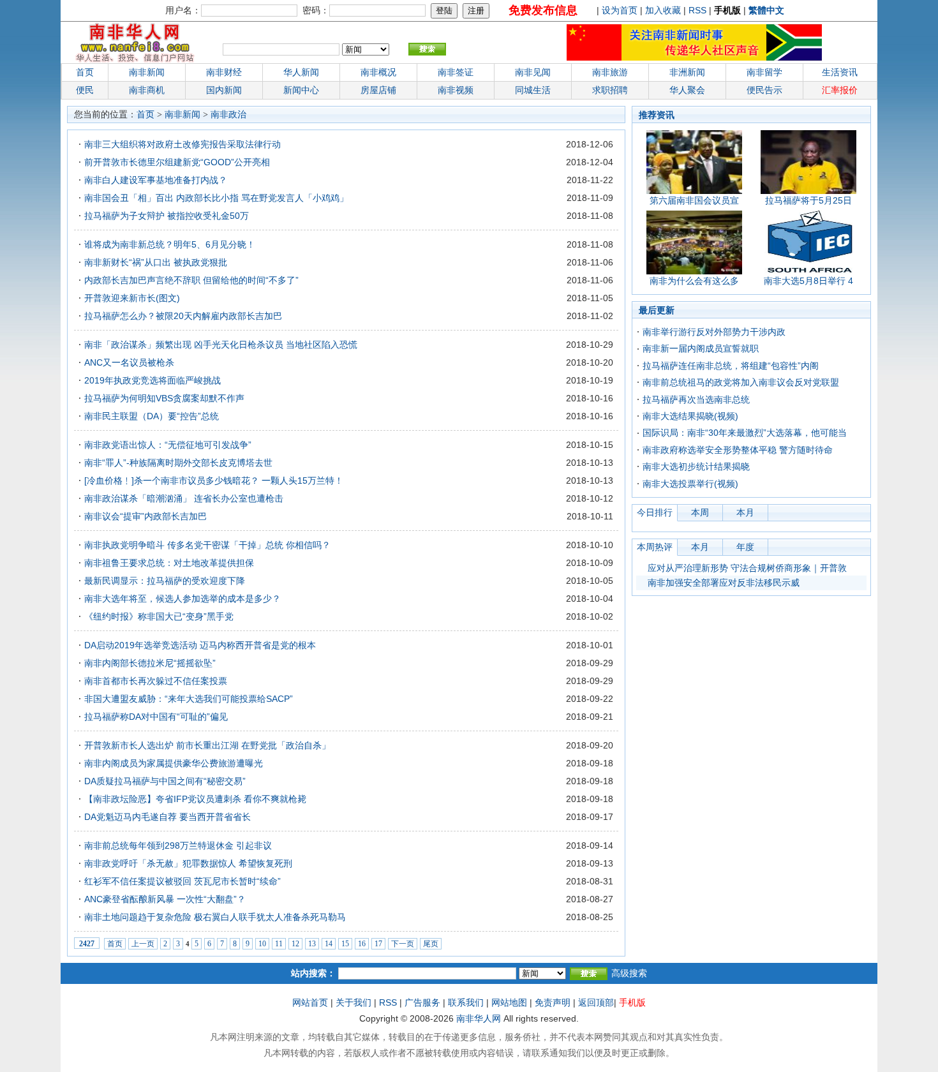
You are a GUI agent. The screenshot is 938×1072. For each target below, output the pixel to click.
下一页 (402, 943)
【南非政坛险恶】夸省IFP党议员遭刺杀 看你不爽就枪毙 (195, 799)
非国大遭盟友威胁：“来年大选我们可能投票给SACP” (188, 699)
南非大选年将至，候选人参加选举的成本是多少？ (182, 598)
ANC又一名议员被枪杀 (129, 362)
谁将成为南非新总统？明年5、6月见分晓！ (169, 244)
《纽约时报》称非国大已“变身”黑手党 (159, 616)
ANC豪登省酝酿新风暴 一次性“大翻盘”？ (165, 899)
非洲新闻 (687, 72)
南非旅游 (610, 72)
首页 (85, 72)
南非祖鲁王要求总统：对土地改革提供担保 (169, 563)
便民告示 (764, 90)
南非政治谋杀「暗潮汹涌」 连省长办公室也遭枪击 (183, 498)
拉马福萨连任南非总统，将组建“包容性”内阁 (731, 366)
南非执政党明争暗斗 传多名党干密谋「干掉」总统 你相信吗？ (207, 545)
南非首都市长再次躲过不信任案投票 (155, 681)
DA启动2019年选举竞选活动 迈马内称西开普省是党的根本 (200, 645)
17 (378, 943)
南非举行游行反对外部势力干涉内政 (714, 332)
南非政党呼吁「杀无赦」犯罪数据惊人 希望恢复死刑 (188, 863)
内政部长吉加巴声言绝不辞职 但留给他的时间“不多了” (191, 280)
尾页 (430, 943)
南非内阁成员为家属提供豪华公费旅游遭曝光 (173, 763)
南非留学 (764, 72)
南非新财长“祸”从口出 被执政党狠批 (155, 262)
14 (328, 943)
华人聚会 (687, 90)
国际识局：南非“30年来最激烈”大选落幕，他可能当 (745, 433)
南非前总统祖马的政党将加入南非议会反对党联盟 (741, 382)
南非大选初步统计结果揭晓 (696, 466)
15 (345, 943)
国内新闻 (224, 90)
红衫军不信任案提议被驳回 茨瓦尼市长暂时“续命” (182, 881)
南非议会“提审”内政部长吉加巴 (145, 516)
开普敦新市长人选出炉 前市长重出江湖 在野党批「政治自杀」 (207, 745)
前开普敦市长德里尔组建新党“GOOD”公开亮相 (177, 162)
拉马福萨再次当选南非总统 (696, 399)
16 (362, 943)
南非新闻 (147, 72)
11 (279, 943)
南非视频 (455, 90)
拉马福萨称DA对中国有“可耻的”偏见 (156, 716)
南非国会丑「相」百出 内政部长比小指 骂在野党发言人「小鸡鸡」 (216, 198)
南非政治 (228, 114)
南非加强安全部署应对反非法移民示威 (724, 582)
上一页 (142, 943)
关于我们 (353, 1002)
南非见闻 (533, 72)
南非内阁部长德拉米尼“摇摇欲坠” (150, 663)
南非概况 (378, 72)
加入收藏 (663, 10)
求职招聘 (610, 90)
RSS (697, 10)
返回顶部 (596, 1002)
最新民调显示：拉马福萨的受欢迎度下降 (164, 581)
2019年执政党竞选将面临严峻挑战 (152, 380)
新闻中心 (301, 90)
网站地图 (509, 1002)
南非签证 (455, 72)
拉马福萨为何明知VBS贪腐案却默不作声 (164, 398)
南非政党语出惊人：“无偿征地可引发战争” (167, 445)
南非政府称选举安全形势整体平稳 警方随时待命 (738, 450)
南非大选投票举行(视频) (690, 484)
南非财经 (224, 72)
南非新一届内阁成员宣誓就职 (701, 348)
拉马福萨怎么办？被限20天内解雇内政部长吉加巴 (183, 316)
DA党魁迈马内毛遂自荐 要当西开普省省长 (167, 817)
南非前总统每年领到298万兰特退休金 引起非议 (178, 845)
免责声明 (552, 1002)
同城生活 (533, 90)
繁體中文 (766, 10)
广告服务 (422, 1002)
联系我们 (466, 1002)
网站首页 (310, 1002)
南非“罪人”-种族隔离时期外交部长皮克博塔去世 (178, 463)
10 (262, 943)
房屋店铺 (378, 90)
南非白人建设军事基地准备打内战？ (155, 180)
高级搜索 (629, 973)
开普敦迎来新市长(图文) (132, 298)
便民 (85, 90)
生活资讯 (840, 72)
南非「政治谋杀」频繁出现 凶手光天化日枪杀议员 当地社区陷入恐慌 (220, 344)
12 (295, 943)
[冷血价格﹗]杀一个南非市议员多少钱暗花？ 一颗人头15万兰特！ (213, 480)
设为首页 (619, 10)
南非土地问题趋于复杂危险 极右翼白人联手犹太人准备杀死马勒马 (215, 917)
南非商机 (147, 90)
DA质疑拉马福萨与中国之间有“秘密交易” (165, 781)
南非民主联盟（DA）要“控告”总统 (151, 416)
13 (312, 943)
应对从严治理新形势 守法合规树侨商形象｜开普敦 (747, 568)
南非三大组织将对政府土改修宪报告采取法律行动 (182, 144)
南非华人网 (478, 1018)
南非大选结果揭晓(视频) (690, 416)
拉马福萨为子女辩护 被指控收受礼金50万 (166, 216)
